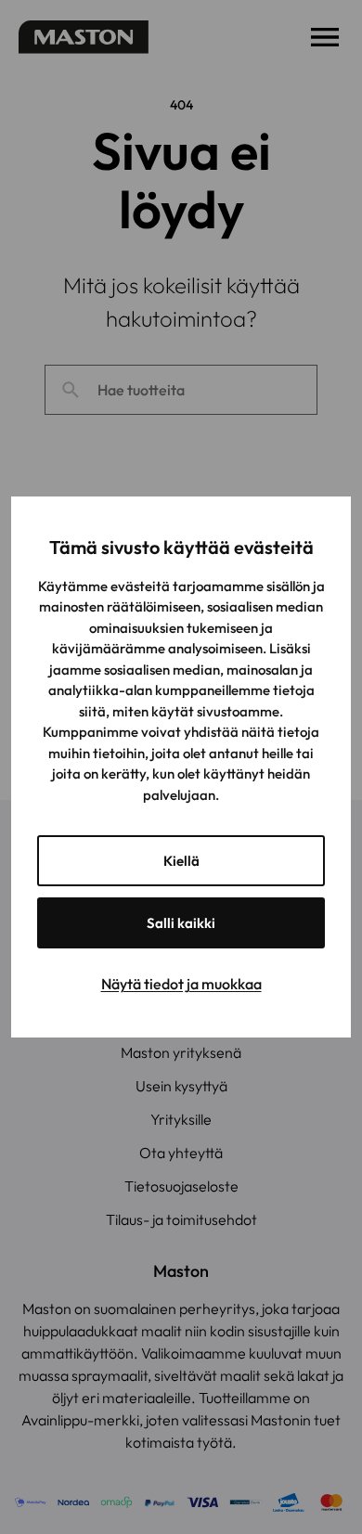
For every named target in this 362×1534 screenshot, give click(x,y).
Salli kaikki (181, 923)
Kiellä (181, 861)
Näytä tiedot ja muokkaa (181, 983)
